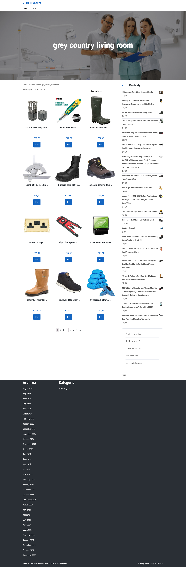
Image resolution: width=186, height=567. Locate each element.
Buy (36, 144)
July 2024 (27, 510)
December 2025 (29, 429)
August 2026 (28, 388)
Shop (25, 8)
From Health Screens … (134, 363)
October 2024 (28, 494)
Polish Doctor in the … (133, 334)
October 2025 (28, 439)
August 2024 (28, 505)
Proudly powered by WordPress (150, 563)
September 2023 (29, 555)
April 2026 (27, 409)
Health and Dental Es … (134, 341)
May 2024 (27, 520)
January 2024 (28, 540)
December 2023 (29, 545)
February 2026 (29, 419)
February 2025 (29, 479)
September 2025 (29, 444)
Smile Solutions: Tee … (134, 348)
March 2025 (27, 474)
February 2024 (29, 535)
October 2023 (28, 550)
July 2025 (27, 454)
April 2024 (27, 525)
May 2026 (27, 403)
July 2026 (27, 393)
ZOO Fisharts (32, 3)
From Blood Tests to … (134, 356)
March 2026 (27, 414)
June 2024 (27, 515)
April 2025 (27, 469)
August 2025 (28, 449)
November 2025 (29, 434)
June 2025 (27, 459)
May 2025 (27, 464)
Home (25, 85)
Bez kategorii (64, 388)
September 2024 (29, 500)
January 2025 (28, 484)
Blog (34, 8)
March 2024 (27, 530)
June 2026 (27, 398)
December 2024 (29, 489)
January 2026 (28, 424)
